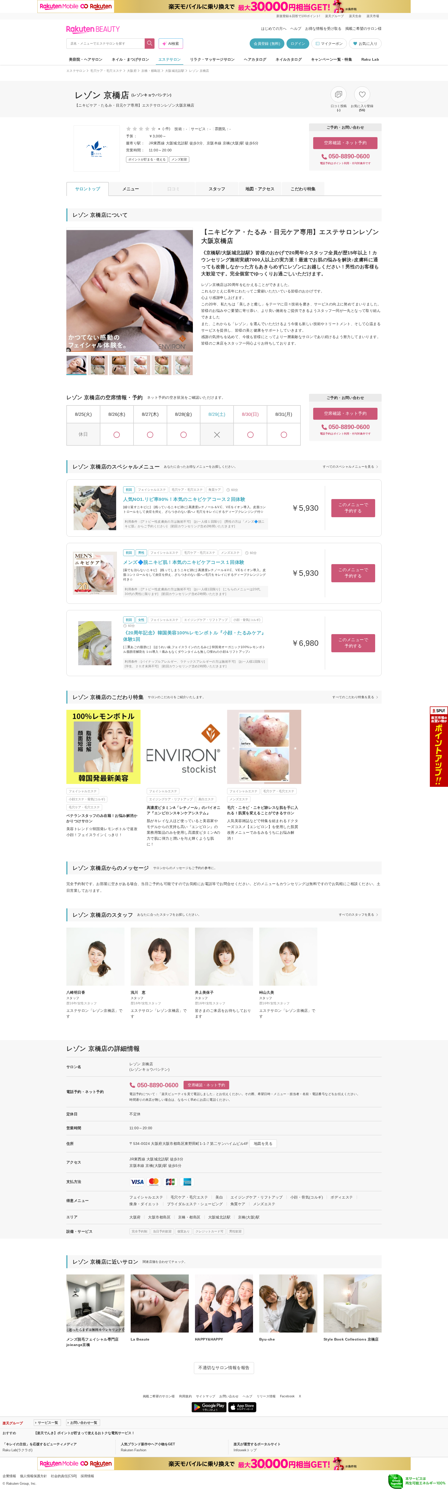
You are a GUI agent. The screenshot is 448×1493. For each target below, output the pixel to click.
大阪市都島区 (159, 1217)
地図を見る (263, 1143)
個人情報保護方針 (33, 1476)
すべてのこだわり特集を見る (353, 697)
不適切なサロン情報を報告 (224, 1367)
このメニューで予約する (353, 507)
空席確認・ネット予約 (345, 143)
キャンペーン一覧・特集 (331, 59)
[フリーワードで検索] (150, 43)
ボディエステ (342, 1197)
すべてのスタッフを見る (356, 914)
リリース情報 (266, 1396)
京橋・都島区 (150, 71)
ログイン (298, 43)
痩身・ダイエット (144, 1204)
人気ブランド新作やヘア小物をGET (148, 1444)
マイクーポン (332, 43)
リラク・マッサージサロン (212, 59)
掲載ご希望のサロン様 (363, 28)
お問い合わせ (229, 1396)
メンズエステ (264, 1204)
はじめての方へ (273, 28)
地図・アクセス (260, 189)
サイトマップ (205, 1396)
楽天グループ (334, 16)
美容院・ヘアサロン (86, 59)
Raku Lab (370, 59)
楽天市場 (373, 16)
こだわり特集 (303, 189)
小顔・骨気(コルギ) (306, 1197)
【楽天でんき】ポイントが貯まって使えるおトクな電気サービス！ (84, 1433)
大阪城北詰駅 (174, 71)
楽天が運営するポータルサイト (257, 1444)
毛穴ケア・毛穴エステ (106, 71)
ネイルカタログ (289, 59)
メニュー (130, 189)
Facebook (287, 1396)
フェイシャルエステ (146, 1197)
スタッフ (217, 189)
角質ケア (238, 1204)
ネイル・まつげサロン (130, 59)
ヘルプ (295, 28)
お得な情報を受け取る (323, 28)
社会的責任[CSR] (64, 1476)
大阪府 (132, 71)
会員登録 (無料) (267, 43)
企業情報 (9, 1476)
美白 (219, 1197)
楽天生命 (355, 16)
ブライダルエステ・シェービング (195, 1204)
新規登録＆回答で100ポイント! (298, 16)
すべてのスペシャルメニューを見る (348, 466)
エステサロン (169, 59)
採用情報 (87, 1476)
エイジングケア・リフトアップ (256, 1197)
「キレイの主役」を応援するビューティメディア (40, 1444)
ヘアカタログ (255, 59)
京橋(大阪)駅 (249, 1217)
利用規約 (185, 1396)
